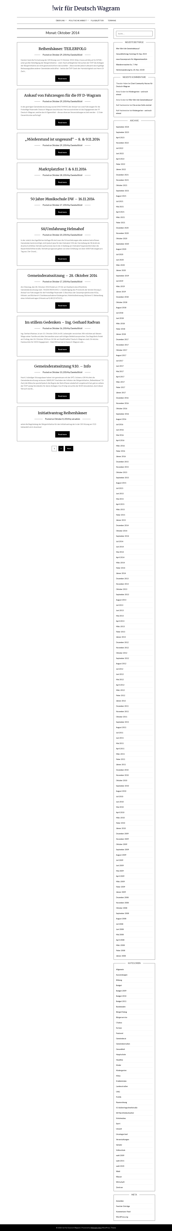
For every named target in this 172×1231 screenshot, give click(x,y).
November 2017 (122, 345)
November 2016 (122, 403)
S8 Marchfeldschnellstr (125, 1113)
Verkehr (119, 1145)
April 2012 (120, 685)
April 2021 (120, 212)
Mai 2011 (120, 743)
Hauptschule (121, 1054)
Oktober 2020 (121, 238)
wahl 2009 (120, 1155)
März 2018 (120, 323)
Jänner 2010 (121, 828)
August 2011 (121, 727)
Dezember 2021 (122, 175)
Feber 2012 (120, 695)
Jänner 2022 (121, 169)
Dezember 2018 (122, 297)
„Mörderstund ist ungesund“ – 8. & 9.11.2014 (62, 139)
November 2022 (122, 143)
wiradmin (76, 419)
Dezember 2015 (122, 462)
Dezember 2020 (122, 228)
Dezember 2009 (122, 833)
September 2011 (122, 722)
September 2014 (122, 536)
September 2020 (122, 244)
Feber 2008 (120, 950)
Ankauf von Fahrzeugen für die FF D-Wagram (62, 95)
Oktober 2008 (121, 908)
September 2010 (122, 786)
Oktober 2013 (121, 589)
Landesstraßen (122, 1086)
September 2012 (122, 658)
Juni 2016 (120, 430)
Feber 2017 (120, 387)
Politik (118, 1097)
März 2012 (120, 690)
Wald (118, 1171)
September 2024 (122, 127)
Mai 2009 (120, 871)
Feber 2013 (120, 632)
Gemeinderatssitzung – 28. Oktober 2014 (62, 275)
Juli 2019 (119, 281)
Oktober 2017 (121, 350)
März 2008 (120, 945)
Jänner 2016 (121, 456)
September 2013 (122, 594)
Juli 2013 (119, 605)
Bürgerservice (121, 1017)
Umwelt (119, 1129)
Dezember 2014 (122, 525)
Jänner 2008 (121, 956)
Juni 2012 (120, 674)
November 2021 (122, 180)
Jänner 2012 (121, 701)
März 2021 (120, 217)
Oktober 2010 (121, 780)
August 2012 (121, 663)
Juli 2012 (119, 669)
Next (69, 448)
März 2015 (120, 509)
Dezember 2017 (122, 339)
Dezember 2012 (122, 642)
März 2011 (120, 754)
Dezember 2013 (122, 578)
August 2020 (121, 249)
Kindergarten (121, 1070)
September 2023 (122, 132)
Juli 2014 (119, 541)
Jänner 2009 (121, 892)
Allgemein (120, 969)
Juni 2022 (120, 153)
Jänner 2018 (121, 334)
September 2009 (122, 849)
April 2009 (120, 876)
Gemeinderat (121, 1038)
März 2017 (120, 382)
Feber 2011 (120, 759)
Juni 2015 (120, 493)
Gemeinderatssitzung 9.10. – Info (62, 366)
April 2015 (120, 504)
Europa (119, 1028)
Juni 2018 (120, 318)
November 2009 (122, 839)
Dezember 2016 (122, 398)
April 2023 (120, 137)
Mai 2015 (120, 499)
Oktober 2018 (121, 302)
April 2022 (120, 159)
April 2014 (120, 557)
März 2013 (120, 626)
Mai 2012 (120, 679)
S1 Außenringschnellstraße (126, 1108)
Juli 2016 (119, 424)
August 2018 (121, 307)
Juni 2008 (120, 929)
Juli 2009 (119, 860)
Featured (119, 1033)
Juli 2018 (119, 313)
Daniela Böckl (76, 55)
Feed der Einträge (123, 1206)
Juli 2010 (119, 796)
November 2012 (122, 648)
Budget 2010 (121, 996)
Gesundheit (120, 1049)
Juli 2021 (119, 201)
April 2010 (120, 812)
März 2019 (120, 286)
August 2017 (121, 355)
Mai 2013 (120, 616)
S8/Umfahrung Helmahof (62, 229)
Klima (118, 1076)
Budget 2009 (121, 991)
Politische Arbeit (78, 20)
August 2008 (121, 919)
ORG (118, 1092)
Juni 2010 (120, 802)
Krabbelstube (121, 1081)
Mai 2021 (120, 207)
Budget (119, 985)
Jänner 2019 (121, 292)
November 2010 (122, 775)
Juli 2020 (119, 254)
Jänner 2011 (121, 764)
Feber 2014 (120, 568)
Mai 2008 (120, 934)
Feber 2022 (120, 164)
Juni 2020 (120, 260)
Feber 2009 (120, 887)
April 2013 (120, 621)
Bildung (119, 980)
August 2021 (121, 196)
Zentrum (119, 1187)
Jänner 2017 (121, 392)
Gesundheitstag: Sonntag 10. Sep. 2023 (131, 54)
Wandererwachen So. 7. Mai (126, 64)
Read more (62, 79)
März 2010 (120, 818)
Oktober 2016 (121, 408)
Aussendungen (121, 975)
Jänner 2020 (121, 270)
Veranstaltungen (122, 1139)
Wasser (119, 1177)
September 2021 (122, 191)
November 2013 (122, 584)
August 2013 (121, 600)
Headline (119, 1060)
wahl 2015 (120, 1161)
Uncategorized (122, 1134)
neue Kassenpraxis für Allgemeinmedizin (131, 59)
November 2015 (122, 467)
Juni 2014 (120, 547)
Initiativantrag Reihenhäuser (62, 413)
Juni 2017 (120, 366)
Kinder (118, 1065)
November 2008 (122, 903)
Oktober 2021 (121, 185)
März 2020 (120, 265)
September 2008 (122, 913)
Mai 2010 (120, 807)
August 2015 (121, 483)
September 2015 (122, 477)
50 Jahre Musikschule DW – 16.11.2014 (62, 199)
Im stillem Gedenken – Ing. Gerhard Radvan (62, 322)
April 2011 (120, 748)
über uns (60, 20)
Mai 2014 (120, 552)
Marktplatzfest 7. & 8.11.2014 (62, 169)
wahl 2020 (120, 1166)
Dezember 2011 (122, 706)
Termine (112, 20)
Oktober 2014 (121, 531)
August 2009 (121, 855)
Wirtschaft (120, 1182)
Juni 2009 (120, 865)
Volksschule (120, 1150)
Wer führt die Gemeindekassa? (128, 48)
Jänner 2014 (121, 573)
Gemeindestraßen (123, 1044)
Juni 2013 (120, 610)
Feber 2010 (120, 823)
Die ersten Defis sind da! (142, 105)
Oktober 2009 (121, 844)
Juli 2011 (119, 733)
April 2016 (120, 440)
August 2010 (121, 791)
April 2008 (120, 940)
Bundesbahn (121, 1007)
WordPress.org (122, 1217)
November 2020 (122, 233)
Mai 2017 (120, 371)
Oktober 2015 (121, 472)
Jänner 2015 (121, 520)
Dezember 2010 (122, 770)
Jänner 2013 (121, 637)
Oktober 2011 (121, 717)
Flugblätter (97, 20)
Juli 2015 (119, 488)
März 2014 (120, 563)
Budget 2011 (121, 1001)
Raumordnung (121, 1102)
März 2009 (120, 881)
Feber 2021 (120, 222)
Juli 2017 (119, 361)
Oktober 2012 (121, 653)
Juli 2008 (119, 924)
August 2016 (121, 419)
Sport (118, 1123)
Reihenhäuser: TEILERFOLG (62, 48)
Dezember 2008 (122, 897)
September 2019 (122, 276)
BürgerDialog (121, 1012)
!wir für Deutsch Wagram (86, 8)
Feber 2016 (120, 451)
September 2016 (122, 414)
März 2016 (120, 446)
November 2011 (122, 711)
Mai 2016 (120, 435)
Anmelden (120, 1201)
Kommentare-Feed (123, 1212)
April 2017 (120, 377)
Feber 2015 (120, 515)
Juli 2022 (119, 148)
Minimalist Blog (96, 1228)
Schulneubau (121, 1118)
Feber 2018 (120, 329)
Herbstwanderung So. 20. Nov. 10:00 (130, 70)
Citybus (119, 1023)
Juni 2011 (120, 738)
